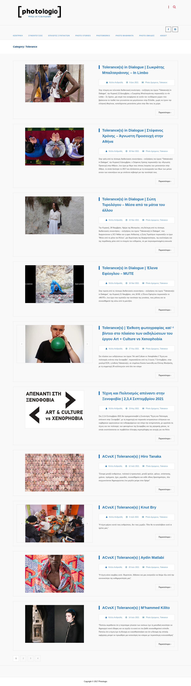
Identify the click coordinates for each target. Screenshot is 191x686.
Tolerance (163, 82)
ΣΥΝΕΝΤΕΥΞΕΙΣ (35, 36)
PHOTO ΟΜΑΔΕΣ (147, 36)
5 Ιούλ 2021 (134, 517)
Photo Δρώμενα (151, 82)
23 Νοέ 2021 (134, 220)
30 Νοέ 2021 (134, 151)
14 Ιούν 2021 (134, 617)
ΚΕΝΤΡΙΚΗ (18, 36)
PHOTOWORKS (103, 36)
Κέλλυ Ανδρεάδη (116, 82)
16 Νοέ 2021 (134, 283)
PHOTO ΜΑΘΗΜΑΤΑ (125, 36)
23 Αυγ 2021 (134, 408)
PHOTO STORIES (83, 36)
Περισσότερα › (165, 112)
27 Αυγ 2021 (134, 349)
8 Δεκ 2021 (133, 82)
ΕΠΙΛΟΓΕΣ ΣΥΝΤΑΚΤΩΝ (59, 36)
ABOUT (163, 36)
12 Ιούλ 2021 (134, 466)
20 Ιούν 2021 (134, 567)
